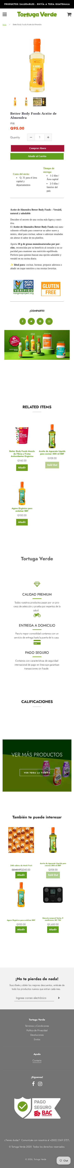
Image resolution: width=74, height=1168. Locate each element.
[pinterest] (40, 321)
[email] (49, 321)
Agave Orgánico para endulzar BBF (22, 509)
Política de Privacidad (37, 1030)
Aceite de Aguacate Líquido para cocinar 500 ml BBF (52, 452)
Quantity (15, 137)
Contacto (37, 1060)
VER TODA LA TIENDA (37, 772)
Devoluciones (37, 1035)
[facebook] (22, 321)
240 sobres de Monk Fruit (21, 865)
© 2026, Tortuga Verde (35, 1159)
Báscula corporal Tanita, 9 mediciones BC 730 (53, 919)
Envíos (37, 1039)
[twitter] (31, 321)
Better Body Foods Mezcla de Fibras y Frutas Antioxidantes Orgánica (22, 453)
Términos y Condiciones (37, 1026)
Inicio (4, 24)
